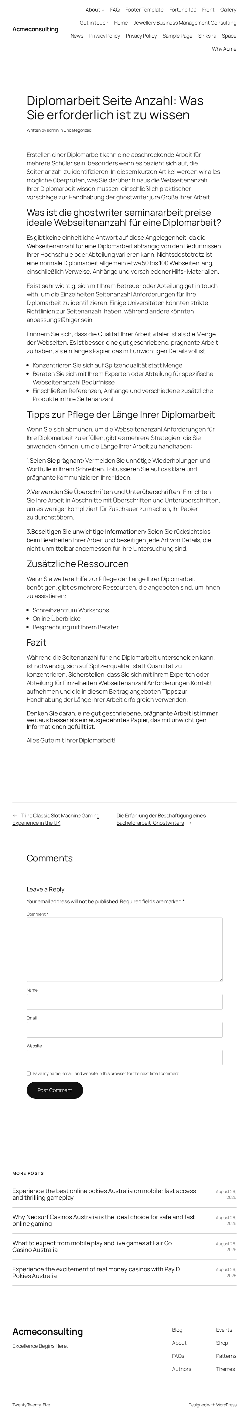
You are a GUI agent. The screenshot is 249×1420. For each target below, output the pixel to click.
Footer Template (144, 9)
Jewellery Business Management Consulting (185, 22)
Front (208, 9)
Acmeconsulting (35, 29)
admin (53, 130)
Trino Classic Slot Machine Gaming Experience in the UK (56, 819)
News (77, 35)
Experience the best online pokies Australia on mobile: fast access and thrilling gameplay (104, 1194)
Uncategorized (77, 130)
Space (229, 35)
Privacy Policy (104, 35)
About (93, 9)
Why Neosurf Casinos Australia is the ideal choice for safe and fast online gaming (103, 1220)
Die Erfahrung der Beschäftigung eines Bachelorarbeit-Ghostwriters (161, 819)
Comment (37, 914)
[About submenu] (102, 9)
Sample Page (178, 35)
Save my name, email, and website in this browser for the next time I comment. (106, 1073)
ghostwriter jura (138, 197)
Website (34, 1046)
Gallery (228, 9)
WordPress (226, 1405)
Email (32, 1018)
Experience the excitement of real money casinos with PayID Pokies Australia (96, 1273)
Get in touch (94, 22)
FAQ (115, 9)
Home (121, 22)
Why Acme (224, 48)
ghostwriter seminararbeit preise (142, 212)
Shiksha (207, 35)
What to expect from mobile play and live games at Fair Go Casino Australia (92, 1246)
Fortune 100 (182, 9)
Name (32, 990)
